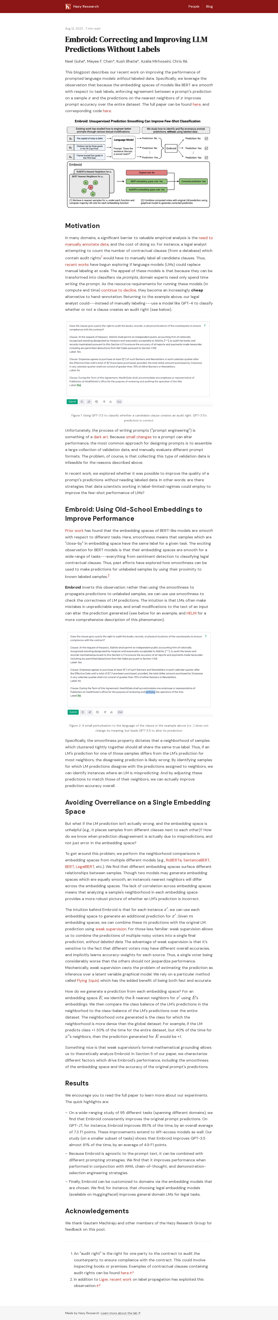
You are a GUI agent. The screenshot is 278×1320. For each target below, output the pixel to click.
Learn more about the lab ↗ (120, 1313)
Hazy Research (86, 6)
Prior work (74, 530)
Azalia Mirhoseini (156, 61)
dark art (101, 436)
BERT (69, 866)
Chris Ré (179, 61)
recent (71, 264)
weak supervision (111, 929)
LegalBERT (85, 866)
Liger (103, 1279)
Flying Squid (88, 980)
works (83, 264)
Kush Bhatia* (127, 61)
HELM (192, 613)
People (194, 6)
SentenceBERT (196, 860)
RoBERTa (174, 860)
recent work (121, 1279)
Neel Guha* (75, 61)
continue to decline (118, 290)
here (197, 104)
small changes (139, 436)
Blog (209, 6)
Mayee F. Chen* (101, 61)
